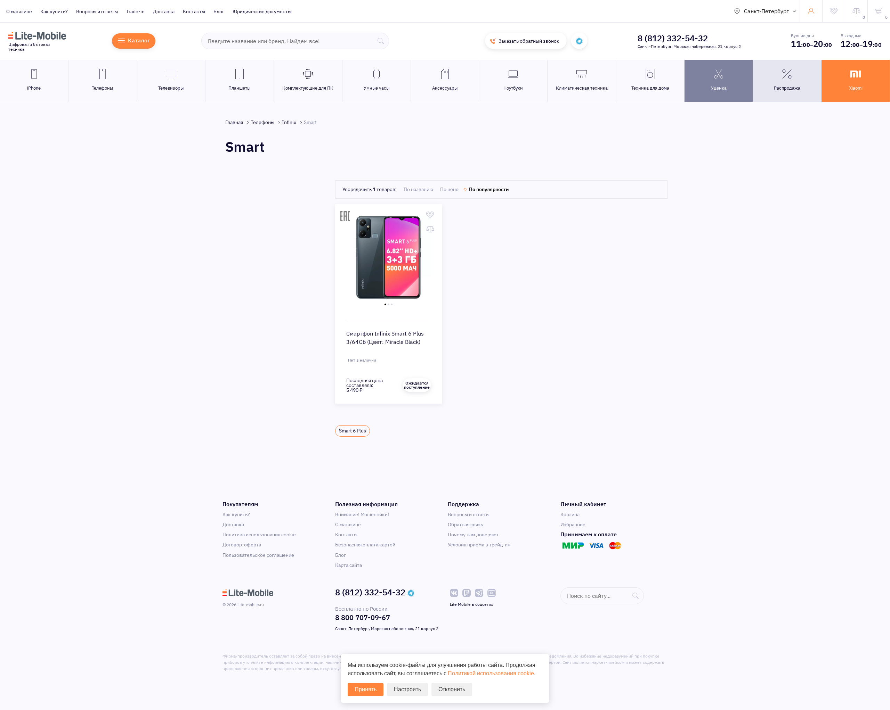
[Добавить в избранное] (430, 214)
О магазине (19, 11)
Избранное (572, 524)
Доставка (164, 11)
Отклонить (451, 689)
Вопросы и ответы (97, 11)
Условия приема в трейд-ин (479, 545)
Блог (218, 11)
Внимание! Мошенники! (362, 514)
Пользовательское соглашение (258, 555)
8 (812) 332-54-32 (673, 38)
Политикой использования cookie (491, 673)
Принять (366, 689)
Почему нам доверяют (473, 534)
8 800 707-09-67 (362, 617)
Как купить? (54, 11)
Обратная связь (465, 524)
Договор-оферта (241, 545)
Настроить (407, 689)
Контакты (194, 11)
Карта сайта (348, 565)
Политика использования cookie (259, 534)
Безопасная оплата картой (365, 545)
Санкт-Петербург (766, 11)
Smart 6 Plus (352, 431)
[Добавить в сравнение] (430, 229)
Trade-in (135, 11)
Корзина (570, 514)
